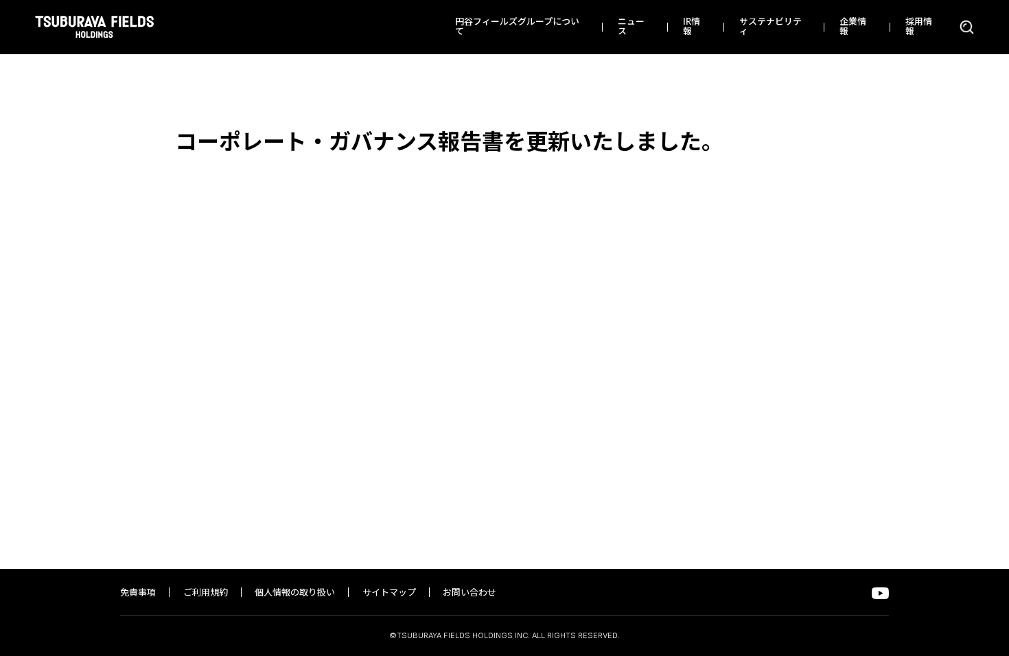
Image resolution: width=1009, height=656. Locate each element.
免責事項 (138, 593)
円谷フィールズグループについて (517, 27)
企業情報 (852, 27)
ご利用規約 (205, 593)
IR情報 (691, 27)
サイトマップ (389, 593)
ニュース (631, 27)
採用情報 (918, 27)
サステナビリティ (770, 27)
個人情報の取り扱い (295, 593)
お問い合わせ (469, 593)
